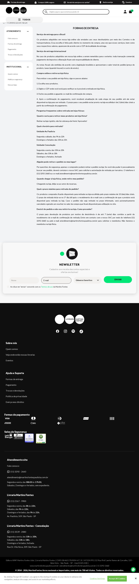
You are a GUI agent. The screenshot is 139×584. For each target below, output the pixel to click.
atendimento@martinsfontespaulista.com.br (25, 477)
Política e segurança (15, 79)
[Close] (136, 578)
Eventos (9, 360)
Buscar (46, 11)
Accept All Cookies (117, 578)
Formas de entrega (15, 44)
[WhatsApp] (133, 569)
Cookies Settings (97, 578)
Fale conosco (13, 38)
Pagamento (12, 49)
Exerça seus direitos (15, 402)
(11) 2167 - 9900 (18, 501)
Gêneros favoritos (84, 280)
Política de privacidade (16, 396)
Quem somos (13, 74)
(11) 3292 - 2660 (18, 471)
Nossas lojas (12, 85)
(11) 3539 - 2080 (18, 531)
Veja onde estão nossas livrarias (20, 354)
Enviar (117, 279)
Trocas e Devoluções (15, 55)
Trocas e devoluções (15, 390)
